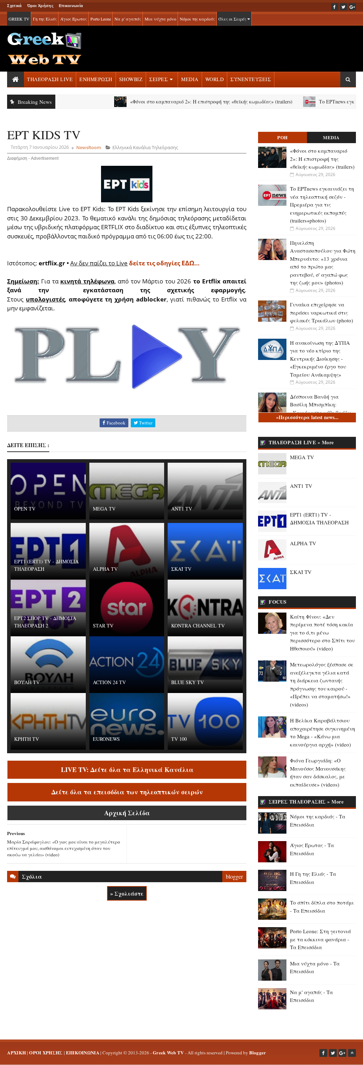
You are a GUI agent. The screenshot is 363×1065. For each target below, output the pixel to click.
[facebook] (334, 6)
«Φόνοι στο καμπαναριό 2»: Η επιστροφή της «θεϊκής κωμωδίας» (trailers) (190, 101)
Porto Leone (100, 19)
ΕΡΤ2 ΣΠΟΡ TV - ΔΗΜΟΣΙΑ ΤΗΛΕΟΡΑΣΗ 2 (45, 622)
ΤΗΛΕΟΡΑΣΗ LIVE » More (301, 442)
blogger (234, 876)
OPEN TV (24, 508)
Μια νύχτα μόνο (160, 19)
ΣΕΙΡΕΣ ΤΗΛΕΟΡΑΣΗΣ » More (306, 801)
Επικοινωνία (71, 6)
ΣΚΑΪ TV (181, 568)
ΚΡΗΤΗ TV (26, 739)
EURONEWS (106, 739)
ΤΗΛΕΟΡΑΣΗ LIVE (50, 79)
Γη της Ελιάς (45, 19)
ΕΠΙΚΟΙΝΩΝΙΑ (82, 1052)
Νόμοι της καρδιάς (197, 19)
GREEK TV (19, 19)
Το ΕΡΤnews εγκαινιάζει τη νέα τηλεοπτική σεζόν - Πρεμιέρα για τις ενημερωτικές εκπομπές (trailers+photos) (322, 204)
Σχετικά (14, 6)
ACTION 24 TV (109, 682)
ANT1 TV (181, 508)
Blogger (257, 1052)
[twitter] (343, 6)
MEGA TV (104, 508)
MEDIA (190, 79)
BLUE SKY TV (187, 682)
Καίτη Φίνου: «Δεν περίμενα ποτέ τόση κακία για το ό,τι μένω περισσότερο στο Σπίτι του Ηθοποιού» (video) (322, 632)
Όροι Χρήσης (40, 6)
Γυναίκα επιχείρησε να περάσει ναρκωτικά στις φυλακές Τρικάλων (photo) (321, 312)
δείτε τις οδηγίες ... (164, 263)
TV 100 (179, 739)
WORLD (214, 79)
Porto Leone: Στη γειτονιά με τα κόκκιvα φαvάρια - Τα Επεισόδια (320, 939)
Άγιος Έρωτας (73, 19)
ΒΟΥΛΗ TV (27, 682)
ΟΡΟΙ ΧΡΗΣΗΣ (45, 1052)
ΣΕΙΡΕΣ (158, 79)
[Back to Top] (352, 1053)
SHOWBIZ (131, 79)
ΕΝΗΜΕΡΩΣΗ (95, 79)
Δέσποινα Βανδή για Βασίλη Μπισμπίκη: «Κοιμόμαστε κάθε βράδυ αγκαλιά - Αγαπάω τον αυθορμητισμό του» (320, 412)
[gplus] (352, 6)
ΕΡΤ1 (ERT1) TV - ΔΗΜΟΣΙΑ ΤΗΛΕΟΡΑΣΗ (46, 565)
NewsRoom (88, 147)
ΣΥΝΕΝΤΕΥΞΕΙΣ (250, 79)
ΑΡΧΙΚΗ (16, 1052)
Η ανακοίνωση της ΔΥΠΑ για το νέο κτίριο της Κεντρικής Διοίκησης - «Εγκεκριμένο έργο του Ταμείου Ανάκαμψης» (320, 358)
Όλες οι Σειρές (232, 19)
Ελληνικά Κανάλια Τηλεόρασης (145, 147)
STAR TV (103, 625)
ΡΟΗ (282, 137)
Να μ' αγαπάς (128, 19)
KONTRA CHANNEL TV (198, 625)
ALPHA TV (105, 568)
